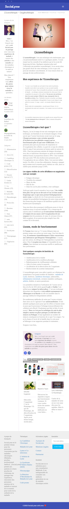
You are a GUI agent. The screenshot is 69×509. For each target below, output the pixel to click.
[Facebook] (8, 1)
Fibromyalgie (25, 471)
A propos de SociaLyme (40, 442)
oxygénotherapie (56, 359)
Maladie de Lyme (45, 12)
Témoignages (11, 236)
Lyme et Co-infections (24, 452)
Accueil (39, 12)
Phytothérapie (11, 197)
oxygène (46, 359)
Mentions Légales (42, 447)
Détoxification (12, 169)
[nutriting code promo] (44, 369)
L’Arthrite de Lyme (24, 458)
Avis (8, 155)
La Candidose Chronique (25, 442)
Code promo (24, 483)
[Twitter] (5, 1)
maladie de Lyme (37, 359)
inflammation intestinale (31, 279)
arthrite (25, 281)
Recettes (10, 208)
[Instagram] (11, 1)
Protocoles (10, 203)
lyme (29, 359)
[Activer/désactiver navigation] (63, 6)
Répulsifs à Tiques (43, 389)
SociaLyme (10, 230)
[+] (30, 386)
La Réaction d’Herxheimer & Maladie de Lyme (26, 476)
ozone (25, 361)
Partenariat (39, 454)
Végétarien (10, 242)
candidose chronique (42, 277)
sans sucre (10, 225)
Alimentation (11, 149)
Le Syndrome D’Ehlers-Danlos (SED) (26, 465)
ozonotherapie (33, 361)
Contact (38, 451)
